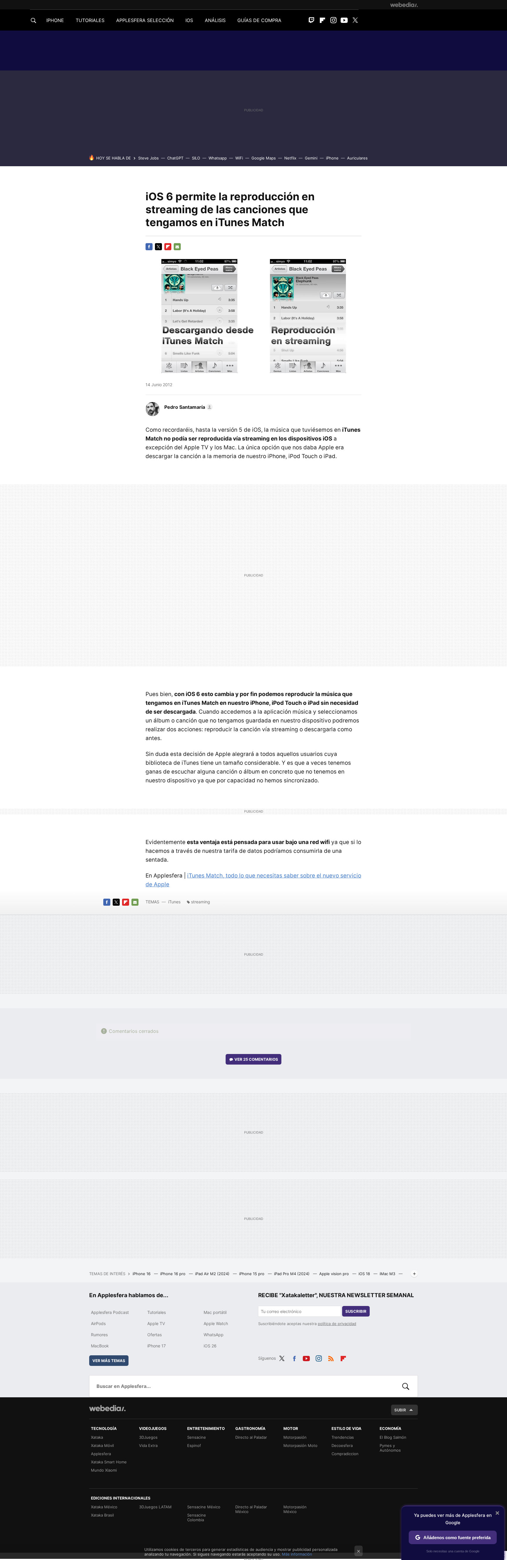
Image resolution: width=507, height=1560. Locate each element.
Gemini (311, 158)
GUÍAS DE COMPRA (259, 20)
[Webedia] (404, 4)
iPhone (332, 158)
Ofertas (154, 1334)
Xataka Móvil (102, 1445)
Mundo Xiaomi (104, 1470)
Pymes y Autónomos (390, 1448)
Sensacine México (203, 1506)
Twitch (311, 20)
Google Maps (263, 158)
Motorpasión (295, 1437)
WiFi (239, 158)
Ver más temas (108, 1360)
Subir (400, 1410)
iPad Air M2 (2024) (213, 1273)
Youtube (344, 20)
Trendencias (343, 1437)
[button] (188, 407)
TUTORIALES (90, 20)
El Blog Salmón (393, 1437)
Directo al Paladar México (251, 1509)
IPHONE (55, 20)
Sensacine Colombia (196, 1517)
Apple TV (156, 1323)
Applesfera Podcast (110, 1312)
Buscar (405, 1386)
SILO (196, 158)
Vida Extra (148, 1445)
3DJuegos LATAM (155, 1506)
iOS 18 (365, 1273)
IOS (189, 20)
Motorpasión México (295, 1509)
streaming (200, 901)
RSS (331, 1357)
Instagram (333, 20)
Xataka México (104, 1506)
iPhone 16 (142, 1273)
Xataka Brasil (102, 1515)
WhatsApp (214, 1334)
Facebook (149, 246)
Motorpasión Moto (300, 1445)
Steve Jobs (148, 158)
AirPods (98, 1323)
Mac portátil (215, 1312)
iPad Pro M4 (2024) (292, 1273)
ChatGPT (175, 158)
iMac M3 (388, 1273)
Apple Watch (216, 1323)
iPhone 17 (156, 1345)
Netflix (290, 158)
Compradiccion (345, 1453)
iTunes (174, 901)
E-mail (177, 246)
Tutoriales (156, 1312)
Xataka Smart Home (109, 1462)
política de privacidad (337, 1323)
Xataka (97, 1437)
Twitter (355, 20)
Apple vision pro (334, 1273)
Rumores (99, 1334)
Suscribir (355, 1311)
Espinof (194, 1445)
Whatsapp (218, 158)
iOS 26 (210, 1345)
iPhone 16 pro (173, 1273)
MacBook (100, 1345)
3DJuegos (148, 1437)
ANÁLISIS (215, 20)
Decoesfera (342, 1445)
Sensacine (196, 1437)
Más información (297, 1554)
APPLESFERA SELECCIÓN (145, 20)
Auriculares (357, 158)
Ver (256, 1059)
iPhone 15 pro (252, 1273)
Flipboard (322, 20)
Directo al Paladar (251, 1437)
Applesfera (101, 1453)
